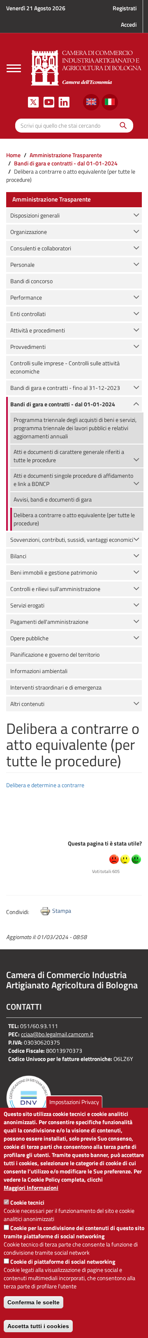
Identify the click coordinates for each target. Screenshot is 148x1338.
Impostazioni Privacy (74, 1101)
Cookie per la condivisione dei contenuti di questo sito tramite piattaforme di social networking (74, 1231)
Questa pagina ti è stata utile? (105, 843)
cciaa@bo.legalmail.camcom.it (57, 1034)
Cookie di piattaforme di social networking (62, 1261)
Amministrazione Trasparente (66, 155)
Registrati (124, 8)
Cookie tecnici (27, 1202)
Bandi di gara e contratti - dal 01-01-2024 (66, 163)
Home (13, 155)
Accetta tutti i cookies (38, 1326)
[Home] (86, 66)
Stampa (61, 910)
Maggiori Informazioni (31, 1188)
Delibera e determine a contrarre (45, 785)
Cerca (121, 125)
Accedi (128, 24)
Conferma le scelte (33, 1302)
